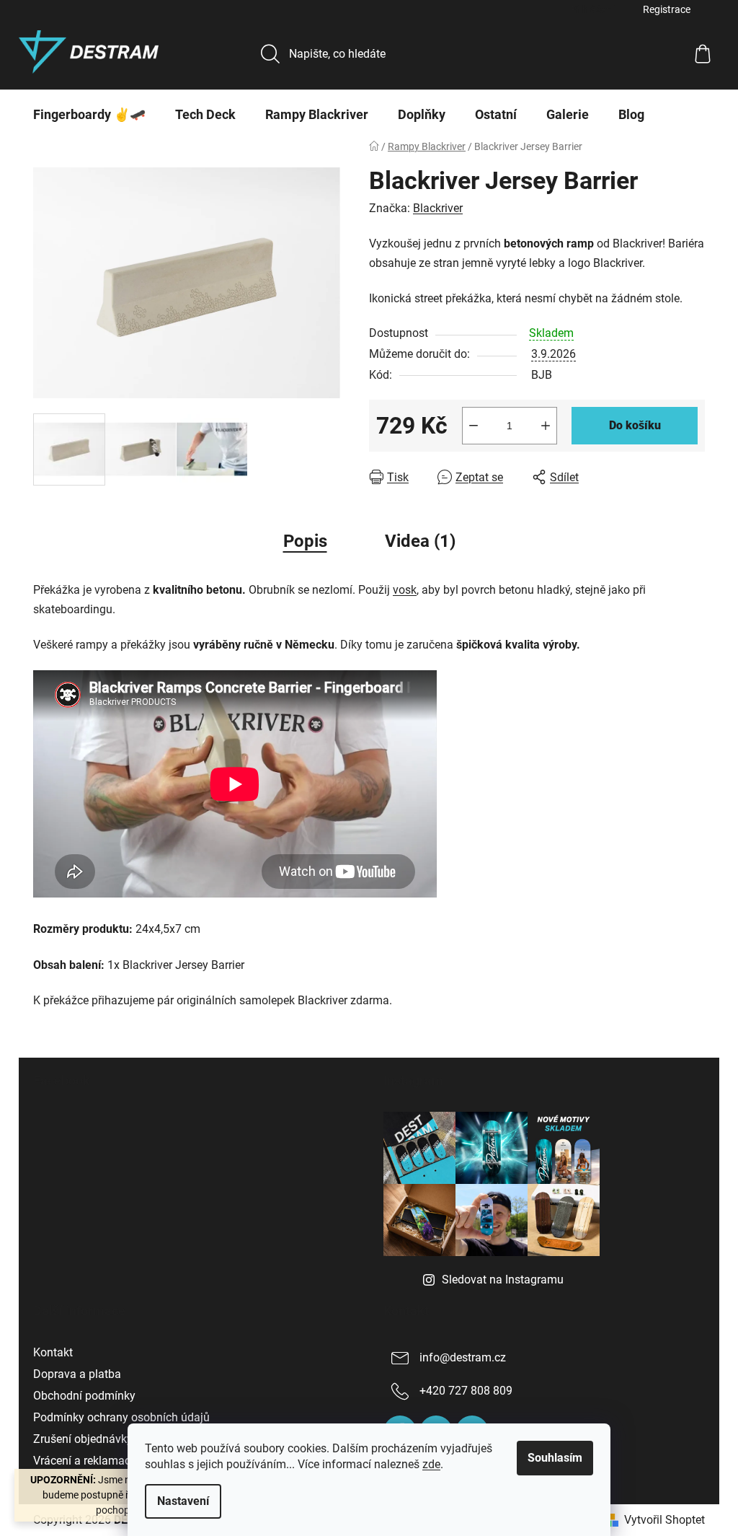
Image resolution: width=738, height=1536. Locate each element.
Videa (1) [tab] (420, 541)
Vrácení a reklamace (84, 1460)
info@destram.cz (462, 1357)
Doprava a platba (77, 1374)
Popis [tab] (305, 541)
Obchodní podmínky (84, 1396)
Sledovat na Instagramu (503, 1279)
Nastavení (183, 1501)
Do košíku (635, 425)
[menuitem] (89, 114)
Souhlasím (555, 1458)
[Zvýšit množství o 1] (545, 426)
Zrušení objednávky (83, 1439)
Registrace (666, 9)
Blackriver (438, 208)
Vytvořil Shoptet (664, 1520)
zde (431, 1464)
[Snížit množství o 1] (473, 426)
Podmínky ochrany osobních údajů (121, 1417)
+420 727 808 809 (465, 1390)
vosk (405, 590)
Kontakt (53, 1352)
